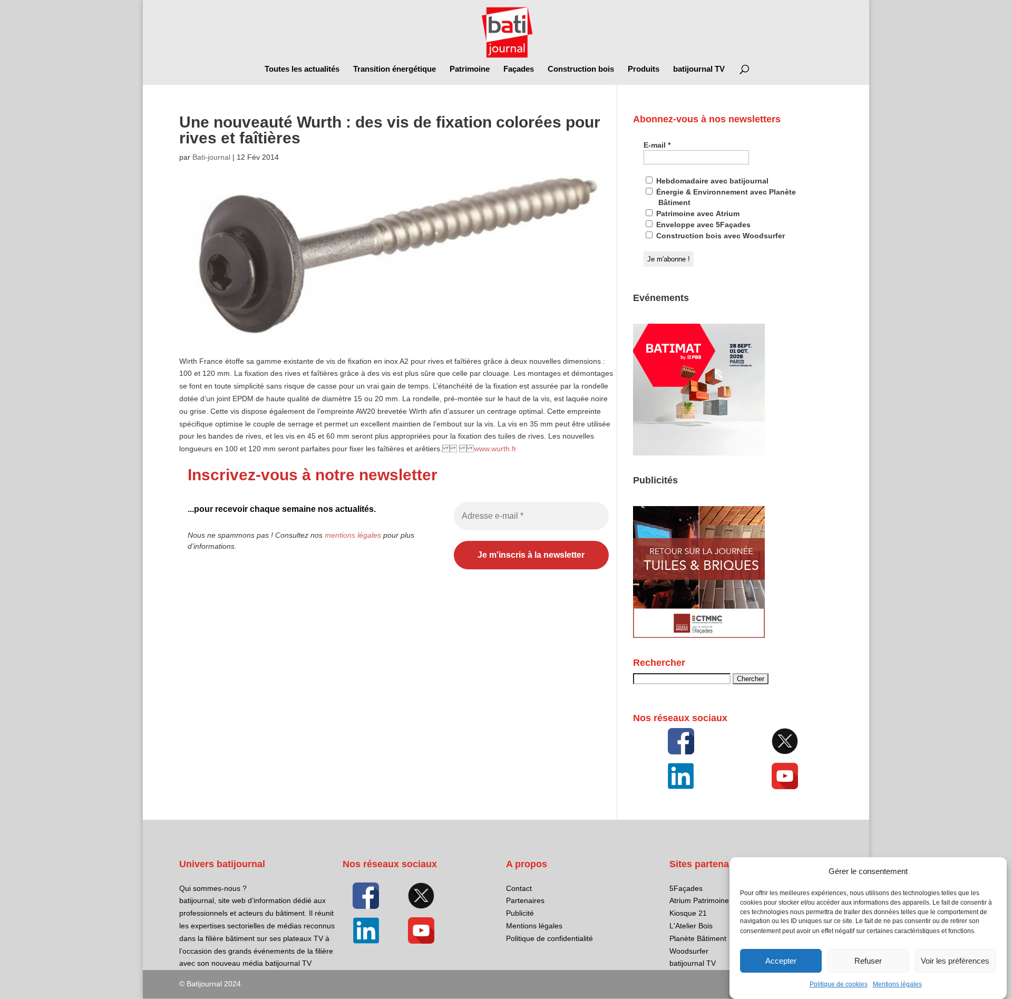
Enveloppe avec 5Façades (702, 224)
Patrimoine (470, 69)
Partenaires (525, 900)
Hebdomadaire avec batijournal (711, 181)
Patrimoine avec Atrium (696, 213)
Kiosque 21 (688, 913)
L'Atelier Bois (691, 926)
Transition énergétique (394, 69)
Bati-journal (211, 157)
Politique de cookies (839, 984)
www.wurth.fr (495, 448)
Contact (519, 888)
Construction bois (581, 69)
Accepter (780, 960)
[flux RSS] (681, 741)
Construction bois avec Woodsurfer (719, 235)
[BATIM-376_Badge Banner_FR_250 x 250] (699, 453)
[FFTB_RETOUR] (699, 635)
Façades (518, 69)
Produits (643, 69)
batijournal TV (699, 69)
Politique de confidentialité (549, 938)
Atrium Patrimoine (699, 900)
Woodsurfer (688, 951)
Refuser (868, 960)
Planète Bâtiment (697, 938)
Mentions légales (897, 984)
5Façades (686, 888)
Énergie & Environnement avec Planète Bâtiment (725, 197)
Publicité (520, 913)
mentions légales (353, 535)
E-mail (657, 145)
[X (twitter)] (785, 741)
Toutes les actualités (302, 69)
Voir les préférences (955, 960)
